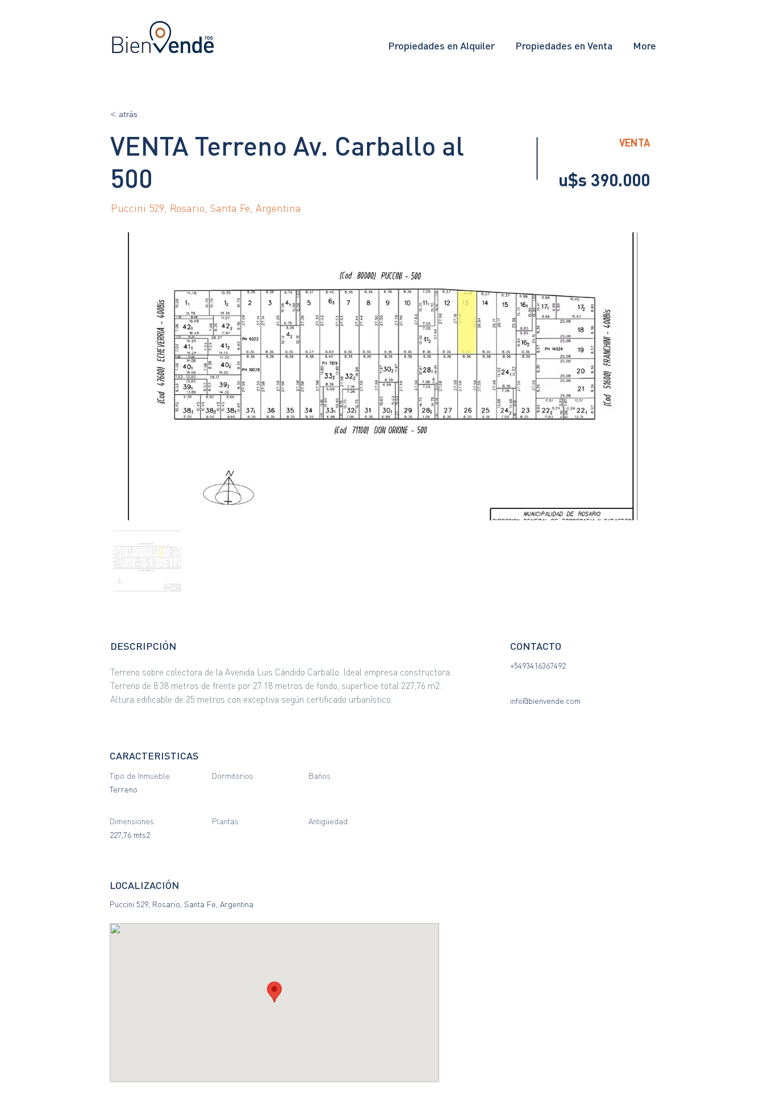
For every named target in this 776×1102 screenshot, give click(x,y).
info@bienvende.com (545, 701)
